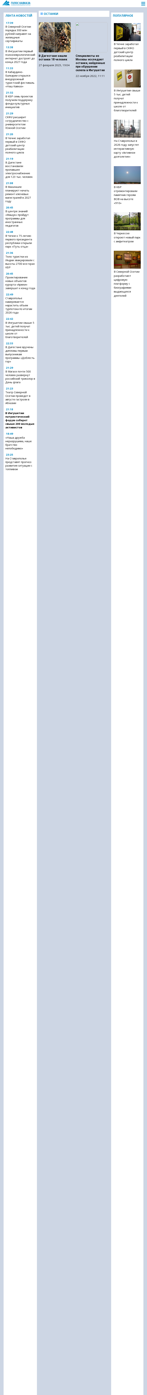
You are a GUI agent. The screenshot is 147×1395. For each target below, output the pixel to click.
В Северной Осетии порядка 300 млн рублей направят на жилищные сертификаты (18, 34)
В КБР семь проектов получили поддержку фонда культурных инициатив (19, 101)
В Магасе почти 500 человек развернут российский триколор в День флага (20, 377)
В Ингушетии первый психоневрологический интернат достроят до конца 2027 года (20, 56)
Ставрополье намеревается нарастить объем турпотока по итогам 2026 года (18, 305)
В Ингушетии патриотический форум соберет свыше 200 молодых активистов (19, 420)
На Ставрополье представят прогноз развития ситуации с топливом (18, 464)
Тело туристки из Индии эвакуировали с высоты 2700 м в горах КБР (20, 262)
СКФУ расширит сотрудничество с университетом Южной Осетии (17, 122)
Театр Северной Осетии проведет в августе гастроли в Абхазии (17, 397)
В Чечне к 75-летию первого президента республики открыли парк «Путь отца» (18, 241)
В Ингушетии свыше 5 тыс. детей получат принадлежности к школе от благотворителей (19, 330)
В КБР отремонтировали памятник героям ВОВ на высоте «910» (125, 195)
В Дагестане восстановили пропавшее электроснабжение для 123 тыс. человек (19, 170)
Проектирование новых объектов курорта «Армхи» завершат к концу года (20, 282)
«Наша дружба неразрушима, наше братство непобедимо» (18, 443)
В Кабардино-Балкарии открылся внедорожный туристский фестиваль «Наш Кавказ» (19, 79)
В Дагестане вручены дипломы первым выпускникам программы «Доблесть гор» (20, 354)
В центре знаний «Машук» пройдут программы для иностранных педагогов (17, 218)
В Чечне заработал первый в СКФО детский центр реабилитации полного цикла (17, 145)
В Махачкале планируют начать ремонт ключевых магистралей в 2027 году (18, 194)
